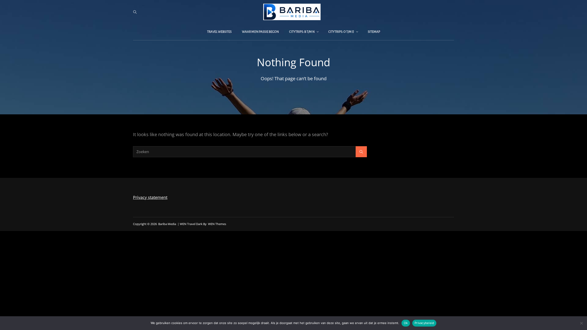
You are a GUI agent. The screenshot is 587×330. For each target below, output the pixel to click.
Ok (406, 323)
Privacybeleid (424, 323)
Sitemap (374, 31)
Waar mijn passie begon (260, 31)
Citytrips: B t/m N (302, 31)
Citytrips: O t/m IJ (341, 31)
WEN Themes (217, 224)
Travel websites (219, 31)
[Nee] (581, 323)
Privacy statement (150, 197)
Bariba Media (167, 224)
